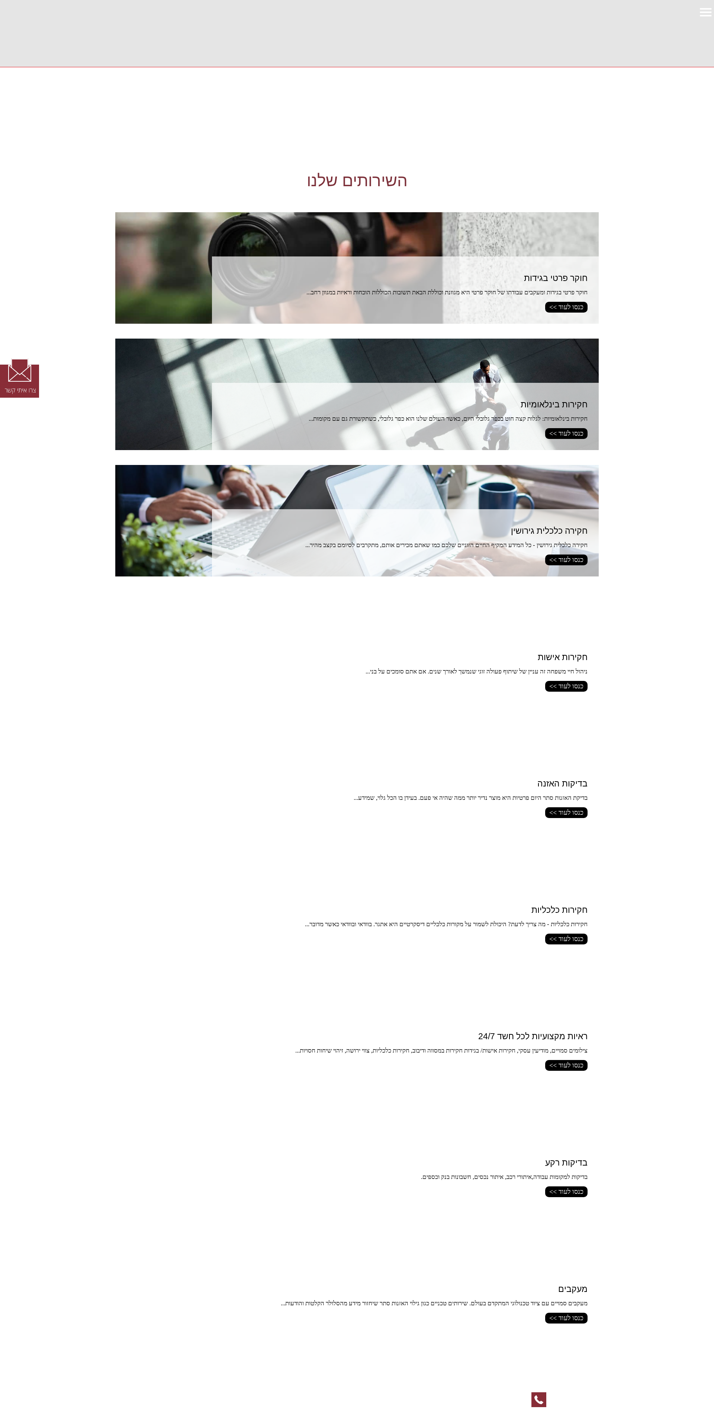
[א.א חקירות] (598, 33)
